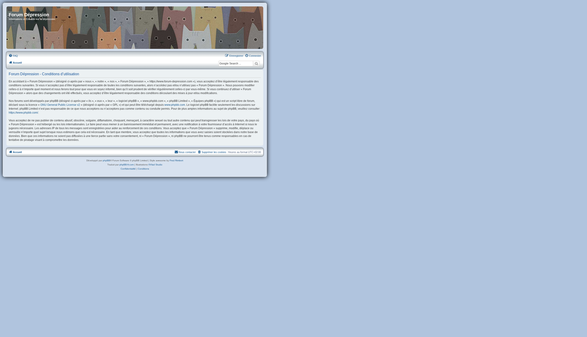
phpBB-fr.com (126, 164)
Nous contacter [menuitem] (187, 152)
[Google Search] (256, 63)
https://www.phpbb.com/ (23, 112)
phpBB (106, 160)
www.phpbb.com (174, 104)
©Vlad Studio (155, 164)
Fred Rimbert (176, 160)
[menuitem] (13, 55)
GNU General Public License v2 (60, 104)
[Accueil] (134, 27)
